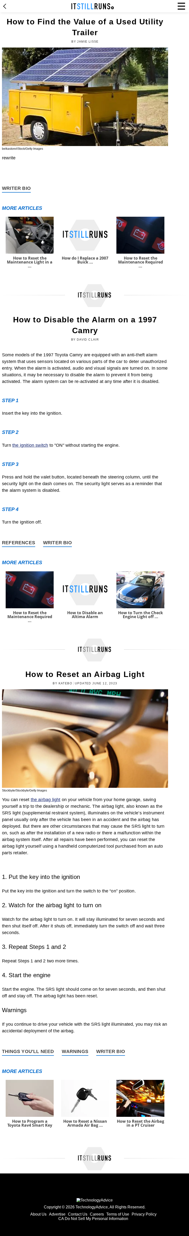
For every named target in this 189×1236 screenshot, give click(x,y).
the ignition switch (30, 445)
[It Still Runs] (92, 6)
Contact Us (77, 1214)
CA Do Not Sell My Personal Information (93, 1219)
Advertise (57, 1214)
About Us (38, 1214)
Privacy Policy (144, 1214)
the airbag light (46, 799)
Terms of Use (117, 1214)
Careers (97, 1214)
